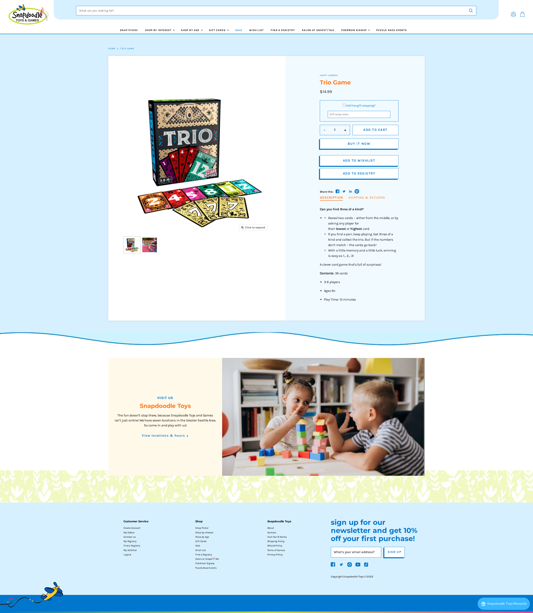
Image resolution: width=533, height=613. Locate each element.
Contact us (129, 536)
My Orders (128, 532)
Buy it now (359, 144)
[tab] (331, 198)
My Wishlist (130, 550)
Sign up (394, 552)
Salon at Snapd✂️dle (318, 30)
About (270, 527)
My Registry (129, 541)
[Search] (470, 10)
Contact (271, 532)
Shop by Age (190, 30)
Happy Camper (329, 75)
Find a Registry (283, 30)
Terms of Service (276, 550)
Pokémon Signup (354, 30)
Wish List (256, 30)
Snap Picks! (129, 30)
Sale (238, 30)
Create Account (131, 527)
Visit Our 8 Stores (277, 536)
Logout (127, 554)
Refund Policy (274, 545)
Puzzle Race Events (391, 30)
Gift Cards (218, 30)
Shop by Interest (158, 30)
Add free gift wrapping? (360, 105)
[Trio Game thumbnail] (132, 245)
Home (112, 48)
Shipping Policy (276, 541)
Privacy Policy (275, 554)
